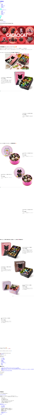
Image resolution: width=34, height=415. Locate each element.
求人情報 (2, 361)
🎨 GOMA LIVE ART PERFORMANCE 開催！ (6, 370)
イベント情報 (3, 358)
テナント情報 (3, 406)
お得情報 (2, 360)
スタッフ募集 (3, 405)
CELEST (2, 13)
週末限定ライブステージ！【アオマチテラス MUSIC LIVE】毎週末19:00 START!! (11, 368)
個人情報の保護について (4, 412)
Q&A (2, 363)
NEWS (2, 11)
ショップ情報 (3, 359)
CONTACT (2, 14)
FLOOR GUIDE (3, 12)
